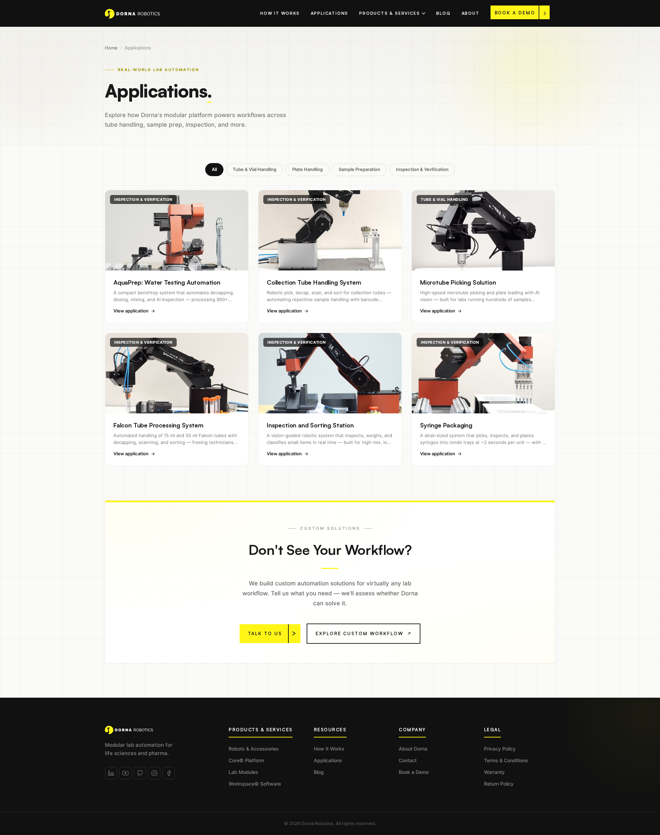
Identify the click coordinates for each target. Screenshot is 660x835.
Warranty (494, 772)
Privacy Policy (500, 749)
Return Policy (499, 784)
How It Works (280, 13)
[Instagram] (154, 773)
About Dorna (413, 749)
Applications (330, 13)
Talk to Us (265, 633)
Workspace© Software (255, 784)
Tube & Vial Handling (254, 169)
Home (111, 47)
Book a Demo (414, 772)
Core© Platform (246, 760)
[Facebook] (169, 773)
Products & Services (389, 13)
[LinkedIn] (111, 773)
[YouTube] (125, 773)
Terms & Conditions (506, 760)
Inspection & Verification (422, 169)
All (214, 169)
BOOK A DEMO (515, 12)
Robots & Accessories (254, 749)
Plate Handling (307, 169)
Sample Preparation (359, 169)
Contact (408, 760)
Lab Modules (243, 772)
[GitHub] (140, 773)
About (471, 13)
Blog (443, 13)
